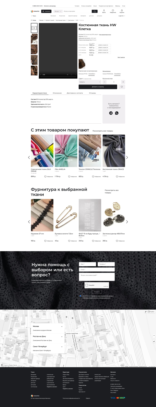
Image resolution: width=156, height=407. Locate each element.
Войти (104, 12)
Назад (34, 20)
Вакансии (113, 378)
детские (91, 16)
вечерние (83, 16)
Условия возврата (83, 380)
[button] (29, 157)
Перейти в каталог (52, 386)
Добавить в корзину (98, 86)
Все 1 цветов (121, 57)
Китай (80, 387)
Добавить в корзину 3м (103, 47)
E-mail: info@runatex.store (117, 388)
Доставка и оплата (84, 374)
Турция (80, 389)
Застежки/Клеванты (68, 378)
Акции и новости (114, 380)
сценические (50, 382)
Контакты (112, 374)
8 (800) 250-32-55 (37, 6)
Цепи (64, 386)
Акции (95, 6)
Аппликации (66, 382)
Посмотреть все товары (103, 131)
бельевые (53, 16)
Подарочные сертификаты (106, 6)
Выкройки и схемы (83, 376)
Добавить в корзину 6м (103, 50)
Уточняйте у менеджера (91, 74)
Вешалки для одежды (68, 380)
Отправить (97, 292)
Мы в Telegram (114, 390)
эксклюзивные (51, 384)
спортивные (50, 380)
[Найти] (95, 11)
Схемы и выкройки (86, 6)
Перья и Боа (66, 374)
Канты (64, 376)
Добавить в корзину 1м (103, 45)
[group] (42, 156)
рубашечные (50, 378)
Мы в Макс (113, 392)
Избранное (113, 12)
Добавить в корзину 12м (103, 52)
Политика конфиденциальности (71, 398)
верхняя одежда (72, 16)
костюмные (34, 386)
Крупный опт (82, 392)
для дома (99, 16)
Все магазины (106, 71)
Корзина (122, 12)
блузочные (62, 16)
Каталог (47, 11)
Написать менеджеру (50, 6)
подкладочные (51, 376)
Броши (64, 384)
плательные (50, 374)
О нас (112, 376)
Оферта (88, 398)
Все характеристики (105, 34)
